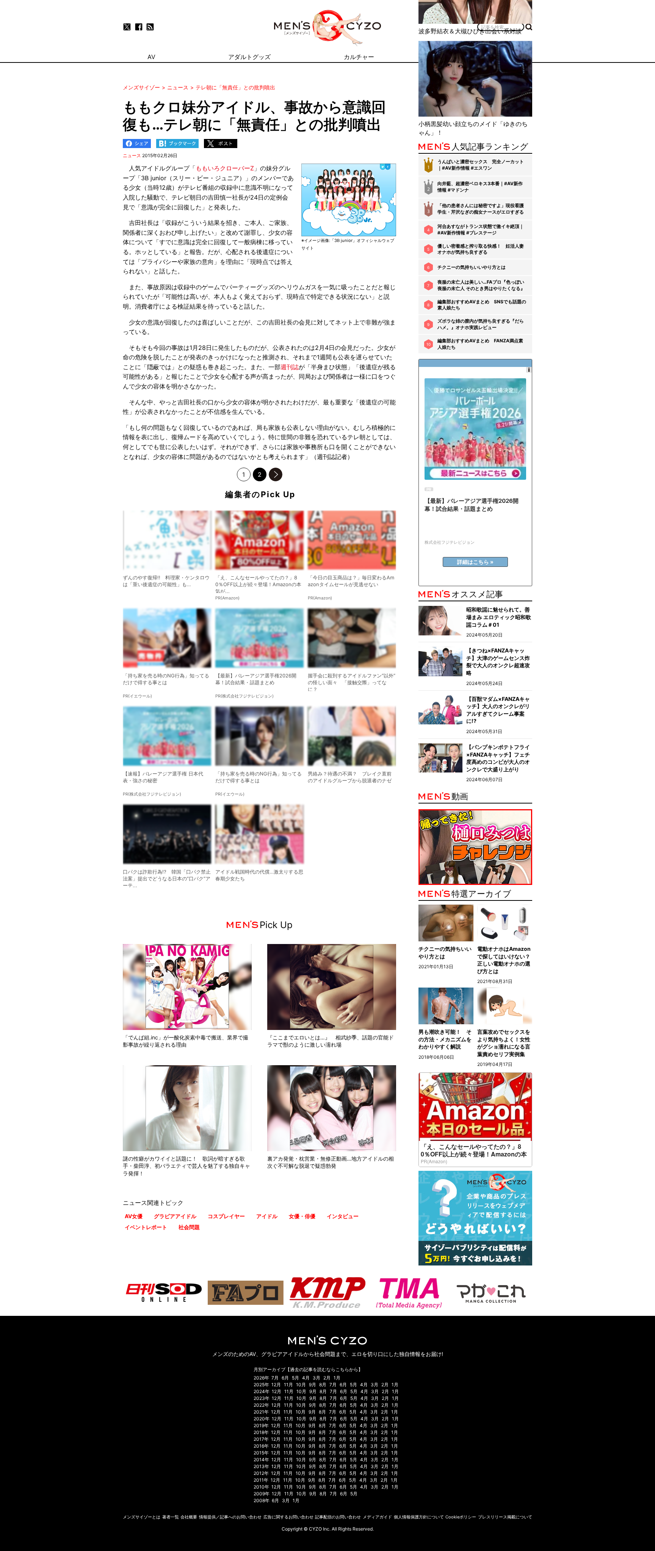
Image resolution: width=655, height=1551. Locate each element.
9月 (312, 1384)
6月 (285, 1378)
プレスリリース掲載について (505, 1517)
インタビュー (343, 1216)
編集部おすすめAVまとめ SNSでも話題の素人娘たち (481, 305)
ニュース (132, 155)
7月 (275, 1378)
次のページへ (275, 474)
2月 (327, 1378)
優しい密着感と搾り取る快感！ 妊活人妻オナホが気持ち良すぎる (480, 249)
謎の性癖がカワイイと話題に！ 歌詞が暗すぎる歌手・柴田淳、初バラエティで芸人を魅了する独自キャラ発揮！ (186, 1166)
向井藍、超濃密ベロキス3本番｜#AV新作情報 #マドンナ (480, 187)
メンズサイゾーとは (141, 1517)
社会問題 (189, 1227)
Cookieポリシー (460, 1517)
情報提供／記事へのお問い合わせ (230, 1517)
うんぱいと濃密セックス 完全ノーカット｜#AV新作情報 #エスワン (480, 165)
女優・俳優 (302, 1216)
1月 (337, 1378)
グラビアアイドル (175, 1216)
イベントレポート (146, 1227)
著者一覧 (170, 1517)
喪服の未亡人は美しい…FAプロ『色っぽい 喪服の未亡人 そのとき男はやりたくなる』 (481, 285)
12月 (276, 1384)
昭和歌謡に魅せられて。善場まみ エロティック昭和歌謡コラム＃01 (498, 616)
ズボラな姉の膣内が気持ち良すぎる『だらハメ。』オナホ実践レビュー (480, 324)
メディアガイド (377, 1517)
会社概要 (188, 1517)
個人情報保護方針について (419, 1517)
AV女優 (134, 1216)
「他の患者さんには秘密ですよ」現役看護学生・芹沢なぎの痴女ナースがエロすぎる (480, 209)
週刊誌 (289, 367)
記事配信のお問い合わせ (338, 1517)
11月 (288, 1384)
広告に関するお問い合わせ (288, 1517)
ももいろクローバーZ (225, 168)
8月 (322, 1384)
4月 (306, 1378)
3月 (316, 1378)
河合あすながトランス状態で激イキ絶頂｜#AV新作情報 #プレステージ (480, 229)
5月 (295, 1378)
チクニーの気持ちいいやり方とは (471, 267)
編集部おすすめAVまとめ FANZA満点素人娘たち (480, 344)
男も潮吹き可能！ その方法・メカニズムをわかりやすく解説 (445, 1039)
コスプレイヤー (226, 1216)
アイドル (266, 1216)
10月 (301, 1384)
